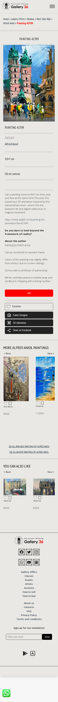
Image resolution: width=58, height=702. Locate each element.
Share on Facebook (19, 330)
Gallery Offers (18, 19)
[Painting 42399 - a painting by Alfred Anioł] (29, 83)
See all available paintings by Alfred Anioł (29, 446)
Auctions (29, 587)
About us (29, 602)
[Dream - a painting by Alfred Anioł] (16, 379)
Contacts (29, 606)
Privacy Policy (29, 614)
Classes (29, 575)
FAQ (29, 610)
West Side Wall (44, 19)
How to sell (29, 591)
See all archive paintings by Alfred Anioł (29, 452)
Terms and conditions (29, 618)
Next (51, 353)
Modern (30, 19)
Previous (7, 353)
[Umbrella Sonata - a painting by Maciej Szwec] (15, 487)
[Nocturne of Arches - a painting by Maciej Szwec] (44, 487)
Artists (29, 583)
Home (6, 19)
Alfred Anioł (9, 23)
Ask (29, 293)
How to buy (29, 595)
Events (29, 579)
